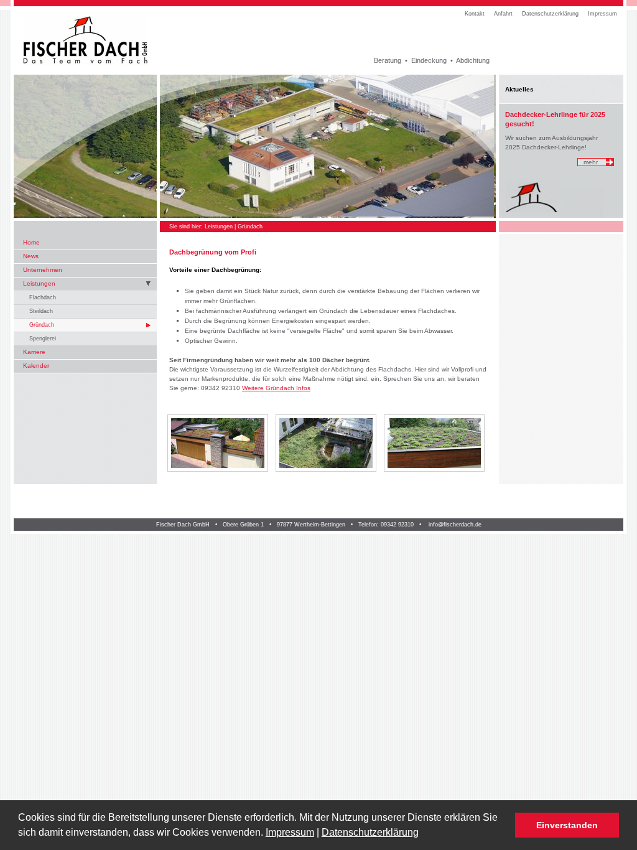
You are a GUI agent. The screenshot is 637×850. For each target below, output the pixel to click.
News (31, 256)
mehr (591, 162)
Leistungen (39, 283)
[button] (423, 834)
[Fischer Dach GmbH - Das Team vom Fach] (87, 40)
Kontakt (475, 14)
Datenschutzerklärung (370, 832)
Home (31, 242)
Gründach (41, 325)
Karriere (34, 351)
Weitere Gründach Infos (276, 388)
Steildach (41, 311)
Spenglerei (42, 338)
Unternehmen (42, 269)
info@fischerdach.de (455, 524)
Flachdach (42, 297)
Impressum (290, 832)
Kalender (36, 365)
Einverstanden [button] (567, 825)
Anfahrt (503, 14)
